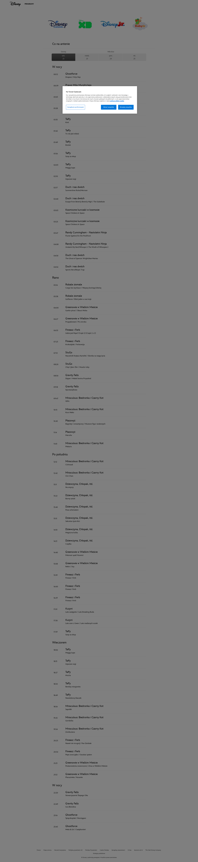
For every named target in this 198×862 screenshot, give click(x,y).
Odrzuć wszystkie (108, 107)
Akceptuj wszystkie (126, 107)
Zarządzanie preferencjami (75, 107)
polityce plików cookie (117, 101)
